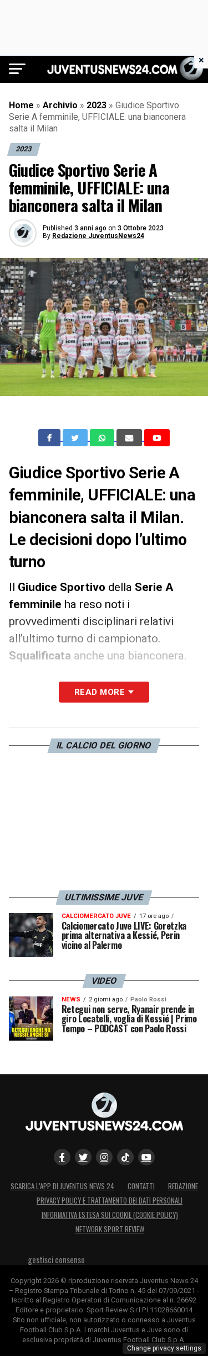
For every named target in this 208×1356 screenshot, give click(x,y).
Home (21, 105)
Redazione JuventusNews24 (98, 236)
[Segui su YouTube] (146, 1157)
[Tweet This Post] (76, 438)
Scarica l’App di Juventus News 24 (62, 1186)
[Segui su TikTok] (125, 1157)
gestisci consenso (56, 1259)
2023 (96, 105)
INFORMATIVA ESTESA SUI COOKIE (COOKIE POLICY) (110, 1215)
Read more (99, 692)
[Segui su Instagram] (104, 1157)
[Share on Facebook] (50, 438)
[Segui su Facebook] (62, 1157)
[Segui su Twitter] (83, 1157)
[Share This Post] (103, 438)
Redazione (183, 1186)
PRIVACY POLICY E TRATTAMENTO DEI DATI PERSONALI (109, 1200)
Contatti (141, 1186)
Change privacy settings (164, 1348)
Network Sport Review (109, 1229)
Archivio (60, 105)
